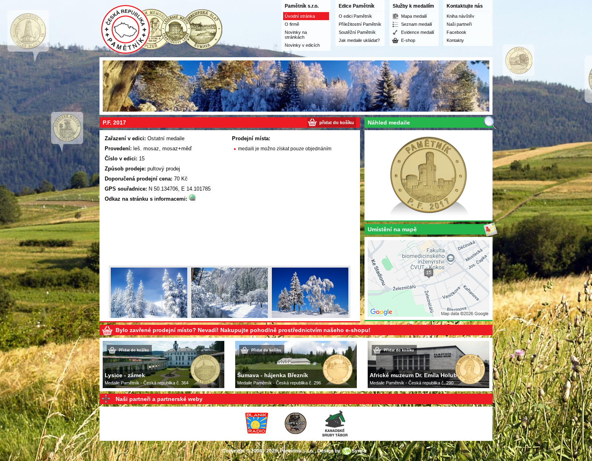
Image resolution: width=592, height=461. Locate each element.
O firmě (292, 24)
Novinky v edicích (302, 45)
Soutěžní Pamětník (357, 32)
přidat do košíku (336, 122)
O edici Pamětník (355, 16)
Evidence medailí (417, 32)
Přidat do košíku (134, 350)
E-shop (408, 40)
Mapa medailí (414, 16)
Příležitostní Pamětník (360, 24)
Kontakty (455, 40)
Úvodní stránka (300, 16)
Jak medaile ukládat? (359, 40)
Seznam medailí (416, 24)
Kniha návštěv (460, 16)
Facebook (456, 32)
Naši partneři (459, 24)
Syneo (359, 451)
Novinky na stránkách (296, 34)
